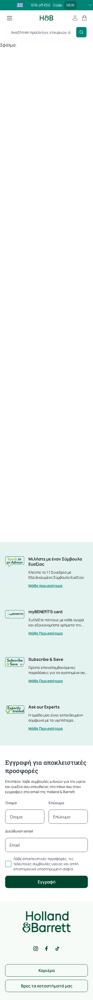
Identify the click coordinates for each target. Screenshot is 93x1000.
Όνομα (11, 802)
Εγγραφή (47, 882)
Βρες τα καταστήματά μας (46, 986)
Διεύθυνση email (19, 831)
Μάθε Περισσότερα (45, 633)
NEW (70, 5)
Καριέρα (46, 970)
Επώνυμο (56, 802)
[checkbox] (8, 864)
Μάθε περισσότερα (45, 585)
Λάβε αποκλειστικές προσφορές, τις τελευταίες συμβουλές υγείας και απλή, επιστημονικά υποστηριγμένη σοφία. (46, 863)
